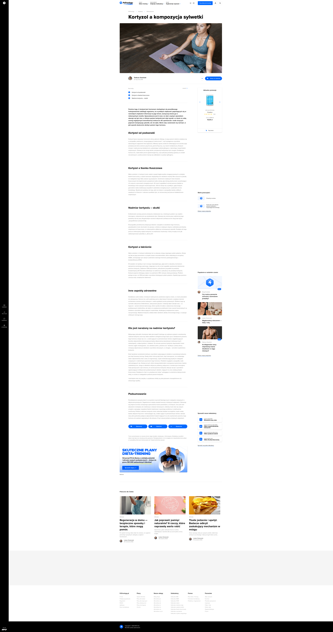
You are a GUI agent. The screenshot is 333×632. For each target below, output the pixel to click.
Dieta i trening (143, 3)
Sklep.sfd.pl (157, 597)
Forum (206, 611)
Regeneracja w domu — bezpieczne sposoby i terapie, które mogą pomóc (133, 525)
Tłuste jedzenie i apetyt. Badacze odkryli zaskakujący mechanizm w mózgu (204, 525)
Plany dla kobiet (141, 599)
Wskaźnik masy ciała (210, 419)
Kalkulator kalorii (175, 603)
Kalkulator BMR (175, 599)
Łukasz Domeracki (129, 540)
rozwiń (184, 88)
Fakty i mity (208, 605)
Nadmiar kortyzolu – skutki (140, 98)
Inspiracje (207, 603)
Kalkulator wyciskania (176, 611)
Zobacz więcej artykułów (204, 211)
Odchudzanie (150, 11)
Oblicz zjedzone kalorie (211, 433)
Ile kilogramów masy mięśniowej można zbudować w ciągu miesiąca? (209, 348)
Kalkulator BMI (174, 597)
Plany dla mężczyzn (142, 601)
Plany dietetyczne (141, 603)
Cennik (138, 607)
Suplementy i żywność (172, 3)
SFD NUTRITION (209, 110)
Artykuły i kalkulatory (156, 3)
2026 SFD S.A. (136, 626)
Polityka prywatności (125, 599)
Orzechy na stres (211, 198)
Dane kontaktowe (124, 607)
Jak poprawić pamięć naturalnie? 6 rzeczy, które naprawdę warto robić (169, 523)
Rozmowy (4, 320)
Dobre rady (208, 607)
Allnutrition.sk (157, 603)
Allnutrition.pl (157, 599)
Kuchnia (207, 599)
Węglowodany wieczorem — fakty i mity (212, 322)
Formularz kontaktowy (194, 599)
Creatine (209, 112)
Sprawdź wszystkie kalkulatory (206, 445)
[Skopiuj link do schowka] (202, 78)
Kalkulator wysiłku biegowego (179, 613)
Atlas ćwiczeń (208, 597)
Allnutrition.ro (157, 605)
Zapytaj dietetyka (209, 609)
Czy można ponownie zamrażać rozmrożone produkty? (210, 296)
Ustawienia (4, 327)
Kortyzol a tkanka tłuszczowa (140, 95)
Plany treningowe (141, 605)
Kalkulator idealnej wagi (177, 605)
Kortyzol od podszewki (139, 92)
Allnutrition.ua (157, 609)
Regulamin (122, 601)
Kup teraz (211, 130)
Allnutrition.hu (157, 607)
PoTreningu (131, 11)
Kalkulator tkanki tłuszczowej (178, 609)
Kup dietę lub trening (205, 3)
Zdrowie (122, 517)
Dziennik (4, 307)
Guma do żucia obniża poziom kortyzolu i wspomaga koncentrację (212, 206)
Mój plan (4, 313)
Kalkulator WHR (175, 601)
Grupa (4, 627)
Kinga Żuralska (206, 292)
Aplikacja (122, 605)
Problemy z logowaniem (194, 601)
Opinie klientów (141, 597)
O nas (121, 597)
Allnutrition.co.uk (158, 611)
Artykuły (140, 11)
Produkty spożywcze (210, 601)
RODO (121, 603)
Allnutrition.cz (157, 601)
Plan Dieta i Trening (193, 597)
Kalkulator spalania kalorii (177, 607)
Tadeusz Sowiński (140, 78)
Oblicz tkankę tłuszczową (211, 439)
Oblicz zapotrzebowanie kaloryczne (211, 426)
